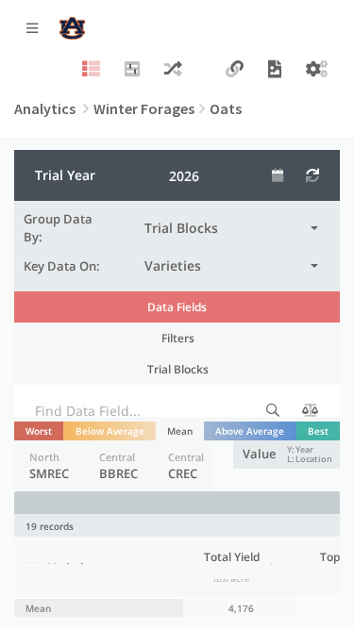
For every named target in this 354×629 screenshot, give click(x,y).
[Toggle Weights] (310, 410)
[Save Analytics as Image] (275, 70)
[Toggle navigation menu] (32, 28)
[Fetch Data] (312, 175)
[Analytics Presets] (132, 70)
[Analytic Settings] (317, 70)
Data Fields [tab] (177, 306)
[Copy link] (234, 70)
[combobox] (231, 228)
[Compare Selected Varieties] (173, 70)
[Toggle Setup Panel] (91, 70)
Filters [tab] (177, 337)
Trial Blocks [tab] (178, 368)
